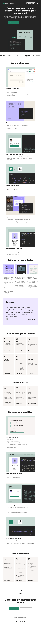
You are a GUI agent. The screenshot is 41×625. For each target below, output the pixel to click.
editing (11, 95)
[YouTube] (25, 621)
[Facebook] (18, 621)
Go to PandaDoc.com (34, 0)
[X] (20, 621)
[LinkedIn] (16, 621)
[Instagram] (22, 621)
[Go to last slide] (1, 311)
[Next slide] (39, 311)
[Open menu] (37, 3)
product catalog (19, 251)
